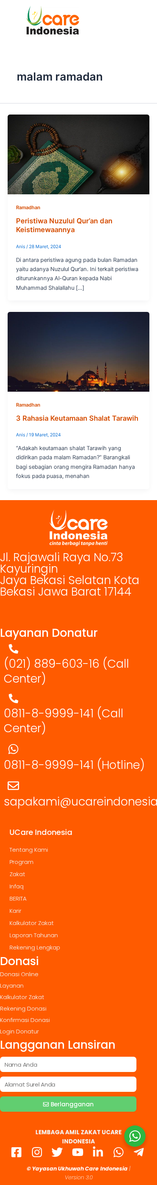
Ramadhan (28, 207)
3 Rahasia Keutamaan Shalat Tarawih (77, 418)
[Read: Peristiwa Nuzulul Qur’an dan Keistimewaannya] (78, 154)
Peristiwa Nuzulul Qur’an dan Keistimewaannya (64, 225)
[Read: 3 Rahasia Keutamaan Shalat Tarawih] (78, 351)
